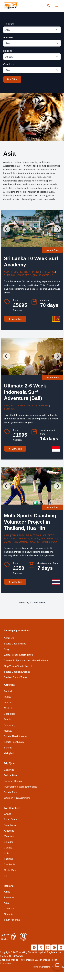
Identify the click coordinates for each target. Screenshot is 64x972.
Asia (7, 272)
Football (10, 538)
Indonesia (41, 405)
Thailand (17, 535)
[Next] (57, 228)
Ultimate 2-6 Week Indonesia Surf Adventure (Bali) (25, 392)
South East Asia (22, 405)
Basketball (34, 535)
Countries (8, 64)
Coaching (10, 541)
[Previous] (6, 228)
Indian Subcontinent (25, 272)
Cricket (48, 535)
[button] (48, 6)
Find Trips (12, 79)
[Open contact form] (57, 965)
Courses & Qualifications (35, 275)
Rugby (35, 538)
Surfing (9, 275)
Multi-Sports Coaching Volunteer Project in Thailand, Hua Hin (30, 522)
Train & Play (48, 541)
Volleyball (48, 538)
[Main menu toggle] (56, 5)
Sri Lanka (48, 272)
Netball (24, 538)
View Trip (16, 318)
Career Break (42, 959)
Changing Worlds (9, 959)
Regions (7, 50)
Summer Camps (29, 541)
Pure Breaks (26, 959)
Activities (8, 37)
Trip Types (8, 24)
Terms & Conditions (41, 967)
